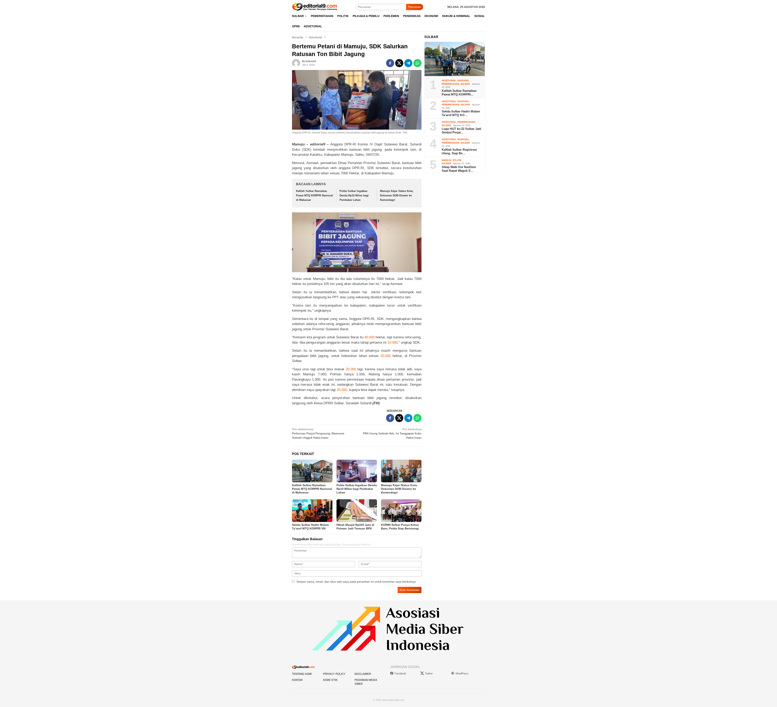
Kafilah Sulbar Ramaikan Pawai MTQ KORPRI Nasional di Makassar (314, 195)
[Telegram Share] (408, 63)
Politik (457, 160)
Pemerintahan (450, 84)
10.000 (392, 342)
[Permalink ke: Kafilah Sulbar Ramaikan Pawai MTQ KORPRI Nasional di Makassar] (312, 471)
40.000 (369, 337)
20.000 (386, 356)
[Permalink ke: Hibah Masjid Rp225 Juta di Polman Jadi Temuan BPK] (356, 510)
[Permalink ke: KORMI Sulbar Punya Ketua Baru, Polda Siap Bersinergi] (401, 510)
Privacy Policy (334, 673)
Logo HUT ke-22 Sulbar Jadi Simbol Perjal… (461, 130)
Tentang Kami (302, 673)
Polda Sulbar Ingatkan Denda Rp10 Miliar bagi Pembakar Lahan (354, 195)
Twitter (429, 673)
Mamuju (446, 160)
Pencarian (414, 6)
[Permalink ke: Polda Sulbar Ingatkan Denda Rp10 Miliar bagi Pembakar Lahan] (356, 471)
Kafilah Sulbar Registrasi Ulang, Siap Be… (459, 151)
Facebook (400, 673)
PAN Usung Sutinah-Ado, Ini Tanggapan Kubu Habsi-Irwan (392, 433)
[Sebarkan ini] (390, 63)
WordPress (461, 673)
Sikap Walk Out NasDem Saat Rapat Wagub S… (459, 168)
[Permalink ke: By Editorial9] (296, 62)
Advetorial (449, 80)
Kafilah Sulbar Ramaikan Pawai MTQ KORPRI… (459, 92)
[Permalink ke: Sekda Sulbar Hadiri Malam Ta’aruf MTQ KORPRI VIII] (312, 510)
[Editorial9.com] (314, 6)
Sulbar (465, 84)
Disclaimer (363, 673)
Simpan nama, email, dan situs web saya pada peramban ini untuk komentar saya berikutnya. (356, 581)
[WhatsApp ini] (417, 63)
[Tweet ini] (399, 63)
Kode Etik (330, 680)
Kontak (297, 680)
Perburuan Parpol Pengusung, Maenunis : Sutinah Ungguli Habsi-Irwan (319, 433)
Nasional (463, 80)
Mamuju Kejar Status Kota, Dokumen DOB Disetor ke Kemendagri (396, 195)
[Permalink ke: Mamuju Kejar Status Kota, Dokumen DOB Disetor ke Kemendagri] (401, 471)
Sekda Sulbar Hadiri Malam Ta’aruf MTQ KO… (461, 113)
